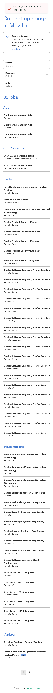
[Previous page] (17, 672)
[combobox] (5, 76)
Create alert (17, 49)
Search (8, 63)
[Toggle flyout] (47, 75)
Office (8, 83)
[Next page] (35, 672)
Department (10, 73)
